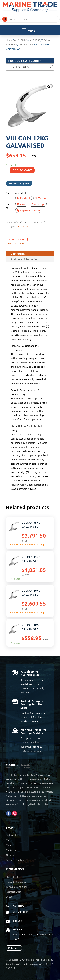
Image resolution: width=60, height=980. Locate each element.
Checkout (11, 845)
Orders (10, 854)
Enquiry (14, 948)
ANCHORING (21, 40)
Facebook (25, 198)
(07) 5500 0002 (20, 911)
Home (9, 40)
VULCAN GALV (26, 44)
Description (18, 253)
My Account (12, 849)
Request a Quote (19, 183)
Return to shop (17, 243)
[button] (49, 87)
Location (17, 929)
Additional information (24, 259)
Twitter (42, 198)
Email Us (17, 920)
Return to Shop (16, 239)
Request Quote (14, 891)
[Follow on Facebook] (8, 813)
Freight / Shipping (16, 881)
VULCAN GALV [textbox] (29, 66)
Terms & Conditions (16, 886)
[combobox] (30, 67)
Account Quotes (15, 859)
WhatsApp (39, 204)
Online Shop (12, 835)
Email (23, 204)
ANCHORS (34, 40)
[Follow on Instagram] (14, 813)
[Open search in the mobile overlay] (30, 19)
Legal (9, 896)
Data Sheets (12, 876)
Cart (8, 840)
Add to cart (22, 170)
